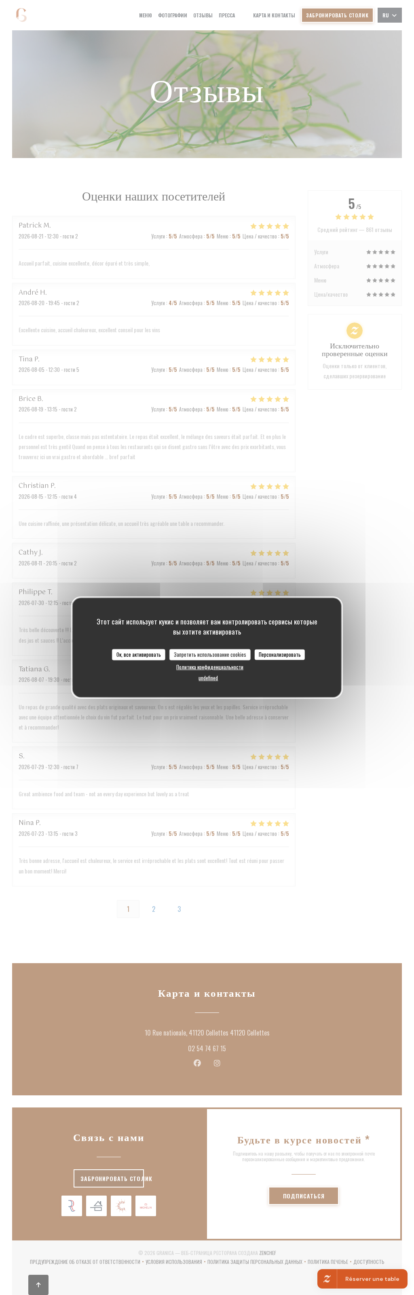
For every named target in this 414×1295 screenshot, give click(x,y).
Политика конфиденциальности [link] (209, 666)
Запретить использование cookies (210, 654)
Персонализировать (280, 654)
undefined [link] (208, 677)
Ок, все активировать (138, 654)
